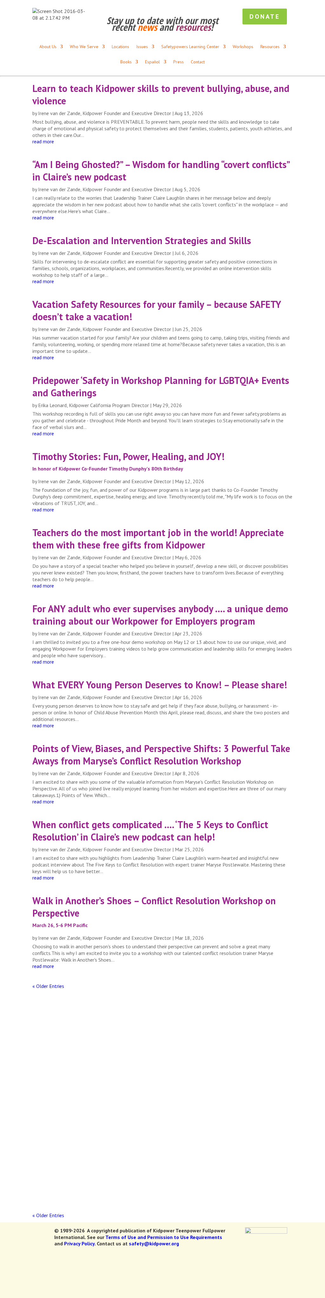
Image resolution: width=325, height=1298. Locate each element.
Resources (143, 7)
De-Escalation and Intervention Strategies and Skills (141, 240)
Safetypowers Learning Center (261, 24)
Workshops (170, 24)
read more (43, 141)
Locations (257, 7)
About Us (225, 7)
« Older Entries (48, 986)
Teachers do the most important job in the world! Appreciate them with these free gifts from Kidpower (158, 538)
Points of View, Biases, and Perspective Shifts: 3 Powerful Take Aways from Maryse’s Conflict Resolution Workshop (161, 754)
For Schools (204, 24)
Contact (198, 62)
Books (171, 7)
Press (281, 7)
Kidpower (54, 1101)
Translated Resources (59, 7)
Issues (136, 24)
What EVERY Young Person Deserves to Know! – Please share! (159, 684)
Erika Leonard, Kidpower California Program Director (93, 405)
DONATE (308, 7)
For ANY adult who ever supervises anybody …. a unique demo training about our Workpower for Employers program (160, 614)
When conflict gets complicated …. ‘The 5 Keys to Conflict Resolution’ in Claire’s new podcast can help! (150, 830)
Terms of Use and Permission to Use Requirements (163, 1237)
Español (197, 7)
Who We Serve (107, 7)
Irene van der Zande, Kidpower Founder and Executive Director (104, 113)
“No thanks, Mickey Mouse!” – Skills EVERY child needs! (116, 1156)
